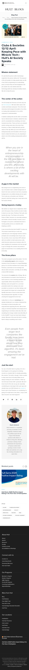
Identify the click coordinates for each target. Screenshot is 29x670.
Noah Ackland (7, 64)
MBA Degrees (5, 580)
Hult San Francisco (7, 620)
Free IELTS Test (6, 603)
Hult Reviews (5, 599)
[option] (14, 482)
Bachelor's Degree (7, 576)
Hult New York (6, 627)
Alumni (4, 540)
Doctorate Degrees (7, 582)
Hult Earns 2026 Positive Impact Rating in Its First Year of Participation (14, 643)
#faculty (16, 510)
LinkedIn (23, 388)
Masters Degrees (6, 578)
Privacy (7, 664)
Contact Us (5, 559)
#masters (13, 512)
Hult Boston (5, 618)
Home (3, 17)
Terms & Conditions (18, 664)
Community (5, 42)
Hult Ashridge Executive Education (11, 605)
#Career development (14, 507)
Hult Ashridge (5, 630)
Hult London (5, 623)
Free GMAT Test (6, 601)
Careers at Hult (6, 546)
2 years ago (13, 64)
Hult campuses (7, 104)
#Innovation (5, 512)
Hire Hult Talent (6, 565)
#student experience (7, 515)
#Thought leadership (19, 515)
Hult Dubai (5, 625)
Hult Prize (4, 608)
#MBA (20, 512)
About (3, 538)
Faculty (4, 544)
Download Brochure (7, 563)
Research (4, 542)
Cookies (12, 664)
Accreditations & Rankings (9, 548)
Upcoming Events (6, 561)
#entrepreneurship (7, 510)
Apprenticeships (6, 586)
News (8, 17)
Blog (3, 596)
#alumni (4, 507)
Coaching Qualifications (8, 584)
